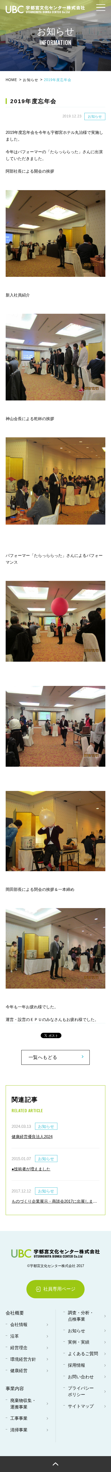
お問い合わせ (81, 1377)
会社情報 (18, 1324)
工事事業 (18, 1418)
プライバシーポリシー (81, 1391)
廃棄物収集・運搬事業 (23, 1403)
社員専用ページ (59, 1289)
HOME (11, 80)
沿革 (14, 1336)
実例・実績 (78, 1342)
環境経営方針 (23, 1359)
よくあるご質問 (83, 1353)
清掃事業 (18, 1430)
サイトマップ (81, 1406)
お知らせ (30, 80)
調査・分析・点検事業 (81, 1315)
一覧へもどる (43, 1057)
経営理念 (18, 1347)
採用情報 (76, 1365)
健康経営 (18, 1370)
